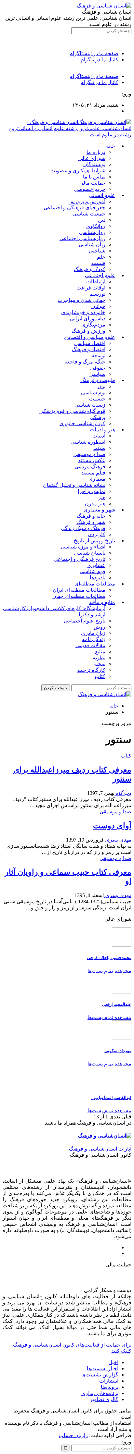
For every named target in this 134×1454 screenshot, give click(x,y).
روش (99, 627)
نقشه (99, 664)
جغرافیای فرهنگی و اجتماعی (74, 207)
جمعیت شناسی (89, 213)
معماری (96, 479)
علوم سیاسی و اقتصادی (89, 337)
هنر (101, 497)
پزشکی (97, 417)
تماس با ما (94, 176)
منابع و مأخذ (102, 602)
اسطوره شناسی (88, 442)
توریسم (97, 294)
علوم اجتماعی (100, 275)
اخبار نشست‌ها (102, 1368)
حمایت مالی (92, 183)
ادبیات (98, 435)
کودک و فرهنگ (89, 269)
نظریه (99, 657)
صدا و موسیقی (89, 454)
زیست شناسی (89, 405)
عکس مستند (91, 460)
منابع (100, 651)
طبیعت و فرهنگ (97, 380)
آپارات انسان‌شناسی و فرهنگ (100, 1149)
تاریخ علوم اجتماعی (84, 620)
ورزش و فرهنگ (88, 331)
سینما (99, 448)
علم (101, 257)
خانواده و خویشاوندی (83, 312)
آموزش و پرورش (86, 201)
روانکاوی (95, 226)
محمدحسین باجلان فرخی (109, 957)
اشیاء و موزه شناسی (83, 546)
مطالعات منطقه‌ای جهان (78, 596)
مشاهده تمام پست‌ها (109, 971)
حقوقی (97, 368)
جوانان (98, 306)
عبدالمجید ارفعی (116, 1004)
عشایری (96, 565)
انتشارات (108, 1381)
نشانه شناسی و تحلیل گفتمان (74, 485)
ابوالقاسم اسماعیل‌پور (111, 1097)
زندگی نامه (93, 639)
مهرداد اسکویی (117, 1050)
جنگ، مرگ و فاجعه (84, 361)
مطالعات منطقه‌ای (94, 583)
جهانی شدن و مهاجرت (81, 300)
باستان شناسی (89, 553)
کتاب (100, 676)
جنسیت (97, 398)
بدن (101, 386)
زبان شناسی (92, 244)
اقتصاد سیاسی (89, 343)
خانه (110, 146)
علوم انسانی (102, 195)
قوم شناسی (92, 571)
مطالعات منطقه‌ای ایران (79, 590)
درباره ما (96, 152)
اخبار (113, 1362)
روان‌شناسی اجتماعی (82, 238)
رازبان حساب (73, 1435)
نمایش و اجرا (91, 491)
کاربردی (96, 534)
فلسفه (98, 263)
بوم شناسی (93, 392)
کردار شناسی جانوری (82, 423)
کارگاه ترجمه (91, 670)
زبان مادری (93, 633)
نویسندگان (94, 164)
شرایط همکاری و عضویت (77, 170)
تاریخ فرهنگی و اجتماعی (79, 559)
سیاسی (97, 374)
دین (101, 220)
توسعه (98, 355)
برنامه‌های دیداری (99, 1393)
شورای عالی (91, 158)
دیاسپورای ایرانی (87, 318)
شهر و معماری (99, 509)
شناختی (97, 250)
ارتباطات (95, 281)
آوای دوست (112, 825)
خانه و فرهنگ (91, 516)
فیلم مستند (93, 472)
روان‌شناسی (92, 232)
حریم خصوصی (89, 189)
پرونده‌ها (109, 1387)
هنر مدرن (95, 503)
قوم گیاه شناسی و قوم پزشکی (72, 411)
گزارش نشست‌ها (99, 1374)
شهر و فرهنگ (90, 522)
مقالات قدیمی (90, 645)
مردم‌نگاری (93, 324)
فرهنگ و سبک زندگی (83, 528)
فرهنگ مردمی (89, 466)
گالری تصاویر (104, 1399)
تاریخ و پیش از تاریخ (94, 540)
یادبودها (97, 577)
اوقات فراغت (90, 287)
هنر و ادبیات (102, 429)
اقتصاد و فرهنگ (88, 349)
